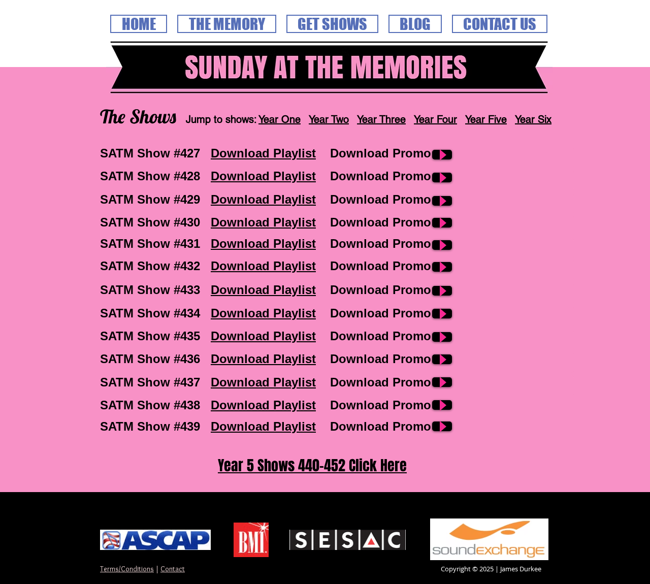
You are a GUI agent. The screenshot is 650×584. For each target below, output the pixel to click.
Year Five (486, 119)
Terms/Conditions (127, 568)
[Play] (442, 154)
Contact (172, 568)
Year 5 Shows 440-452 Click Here (312, 465)
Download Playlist (263, 153)
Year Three (381, 119)
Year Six (533, 119)
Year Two (329, 119)
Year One (279, 119)
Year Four (435, 119)
